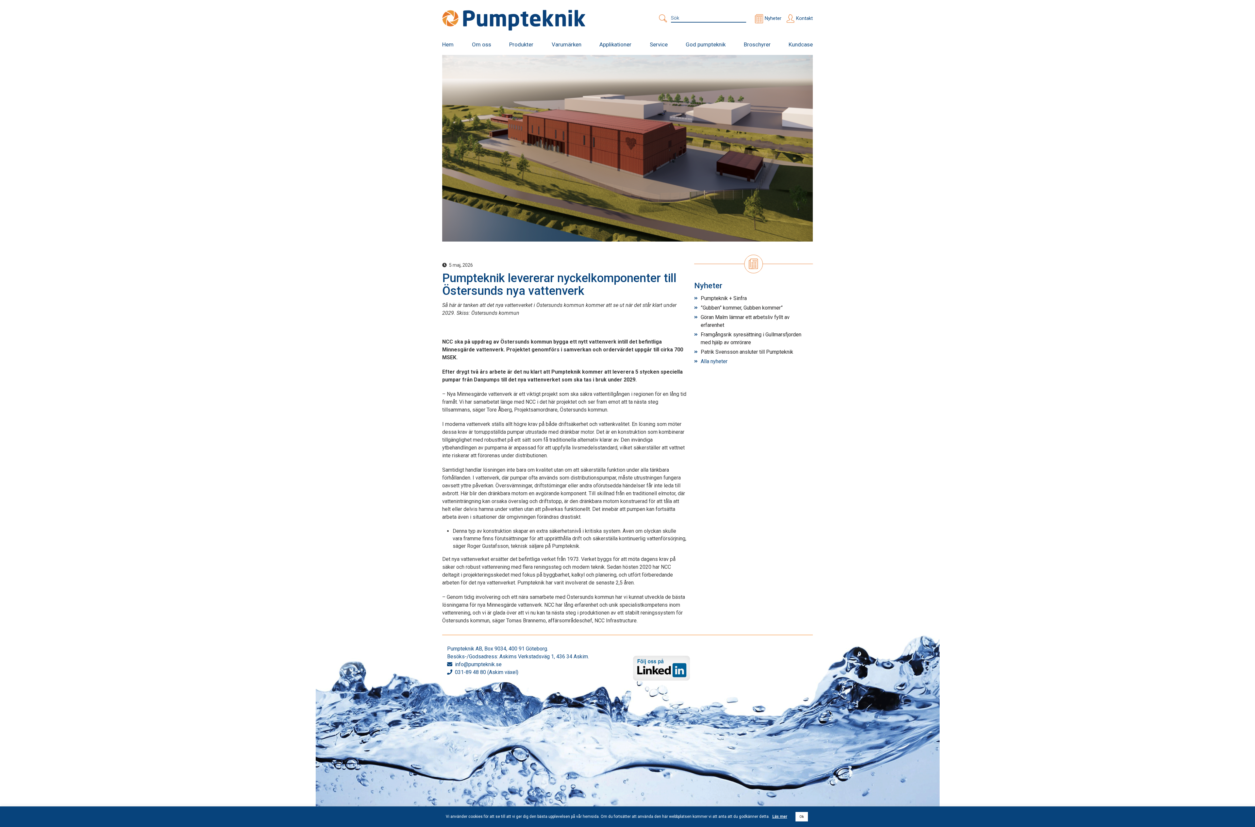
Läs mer (779, 816)
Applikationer (615, 44)
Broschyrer (757, 44)
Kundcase (801, 44)
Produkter (521, 44)
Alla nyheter (714, 361)
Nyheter (773, 18)
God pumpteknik (706, 44)
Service (659, 44)
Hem (448, 44)
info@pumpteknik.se (478, 664)
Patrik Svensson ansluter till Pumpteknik (747, 352)
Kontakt (804, 18)
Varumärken (566, 44)
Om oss (481, 44)
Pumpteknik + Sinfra (724, 298)
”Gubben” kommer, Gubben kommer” (742, 308)
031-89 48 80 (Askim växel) (486, 672)
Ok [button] (801, 817)
